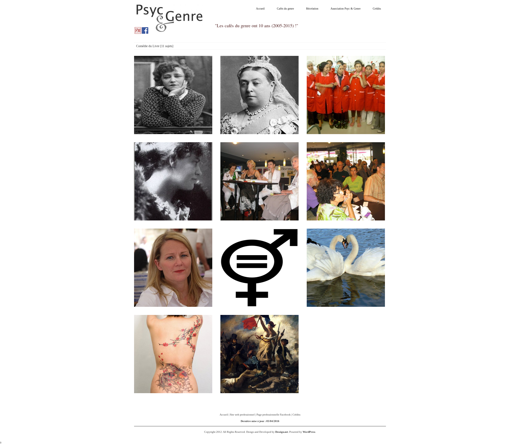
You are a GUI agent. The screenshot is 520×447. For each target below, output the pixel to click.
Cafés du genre (285, 8)
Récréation (312, 8)
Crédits (377, 8)
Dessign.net (281, 431)
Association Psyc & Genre (345, 8)
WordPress (309, 431)
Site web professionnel (242, 414)
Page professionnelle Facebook (274, 414)
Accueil (260, 8)
